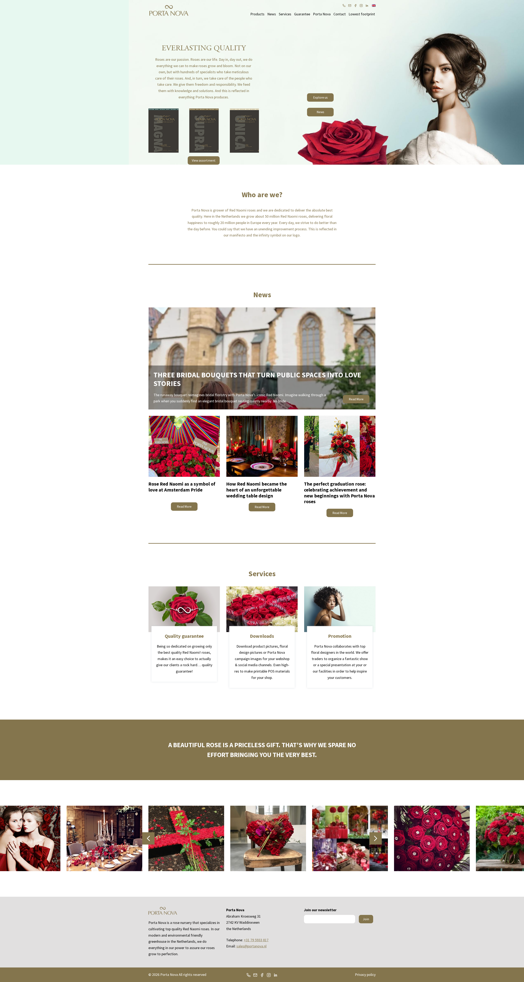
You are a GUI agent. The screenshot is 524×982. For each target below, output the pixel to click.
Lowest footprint (362, 14)
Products (257, 14)
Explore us (320, 97)
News (271, 14)
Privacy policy (365, 974)
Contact (339, 14)
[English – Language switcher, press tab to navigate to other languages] (374, 5)
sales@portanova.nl (251, 946)
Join (366, 919)
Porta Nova (322, 14)
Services (285, 14)
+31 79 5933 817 (256, 940)
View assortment (204, 160)
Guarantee (302, 14)
